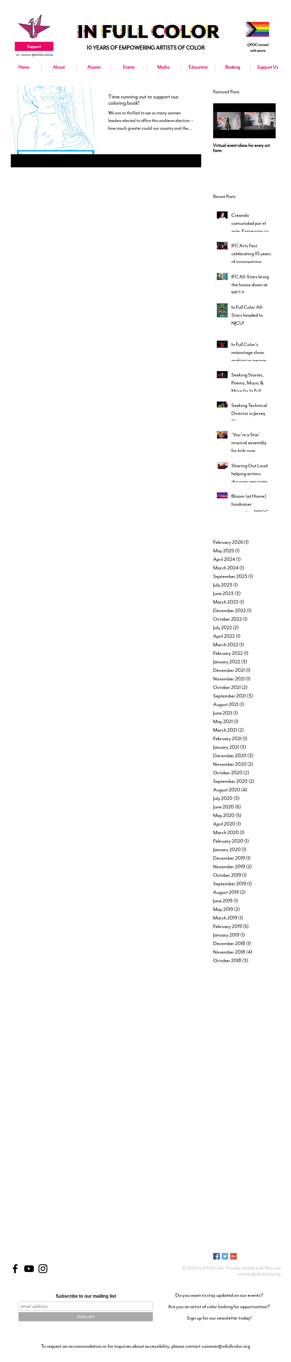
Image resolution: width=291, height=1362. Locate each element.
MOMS (218, 1047)
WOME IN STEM (225, 1083)
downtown (253, 1182)
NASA (248, 1047)
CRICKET (220, 1011)
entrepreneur (247, 1200)
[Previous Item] (222, 121)
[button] (128, 67)
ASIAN (252, 993)
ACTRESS (220, 984)
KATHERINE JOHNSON (230, 1029)
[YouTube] (29, 1269)
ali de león (220, 1101)
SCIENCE (246, 1056)
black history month (249, 1128)
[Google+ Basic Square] (233, 1256)
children (233, 1155)
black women (264, 1137)
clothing (219, 1164)
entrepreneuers (224, 1200)
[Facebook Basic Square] (216, 1256)
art (266, 1101)
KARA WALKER (263, 1020)
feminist (263, 1209)
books (240, 1146)
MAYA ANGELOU (226, 1038)
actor (245, 1092)
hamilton (219, 1227)
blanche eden (222, 1146)
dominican (220, 1182)
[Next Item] (266, 121)
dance (264, 1173)
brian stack (256, 1146)
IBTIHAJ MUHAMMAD (247, 1011)
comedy (257, 1164)
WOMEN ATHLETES (257, 1083)
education (236, 1191)
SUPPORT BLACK (226, 1065)
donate (237, 1182)
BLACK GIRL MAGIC (228, 1002)
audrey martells (224, 1119)
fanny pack (229, 1209)
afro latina (259, 1092)
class (263, 1155)
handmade (238, 1227)
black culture (222, 1128)
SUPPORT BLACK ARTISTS (233, 1074)
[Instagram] (43, 1269)
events (264, 1200)
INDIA (244, 1020)
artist (217, 1110)
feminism (247, 1209)
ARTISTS (237, 984)
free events (220, 1218)
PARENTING (266, 1047)
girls (245, 1218)
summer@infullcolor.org (259, 1274)
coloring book (238, 1164)
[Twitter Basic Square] (225, 1256)
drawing (219, 1191)
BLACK (266, 993)
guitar (255, 1218)
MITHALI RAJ (252, 1038)
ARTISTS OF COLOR (228, 993)
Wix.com (273, 1268)
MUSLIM (234, 1047)
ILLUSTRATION (224, 1020)
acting (233, 1092)
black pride (243, 1137)
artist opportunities (238, 1110)
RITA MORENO (224, 1056)
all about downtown (246, 1101)
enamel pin (255, 1191)
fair (215, 1209)
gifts (235, 1218)
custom (251, 1173)
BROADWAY (255, 1002)
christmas (250, 1155)
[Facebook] (15, 1269)
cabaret (219, 1155)
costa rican (235, 1173)
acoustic (219, 1092)
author (244, 1119)
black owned (222, 1137)
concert (218, 1173)
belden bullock (262, 1119)
